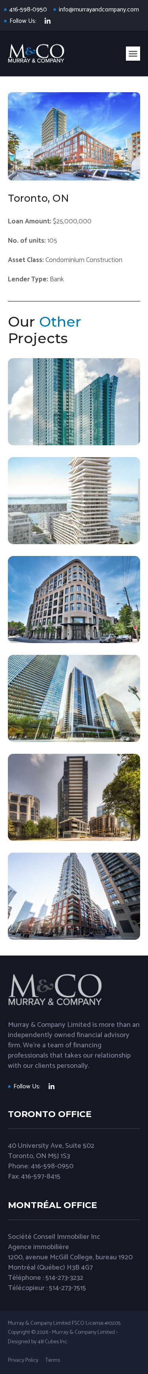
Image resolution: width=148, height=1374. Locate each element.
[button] (133, 53)
